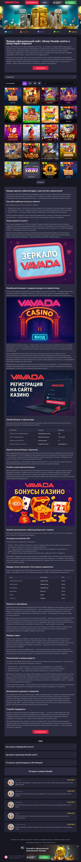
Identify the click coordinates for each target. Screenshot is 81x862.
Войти (44, 2)
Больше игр (40, 182)
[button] (2, 17)
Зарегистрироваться (32, 2)
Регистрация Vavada (40, 732)
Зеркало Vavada (40, 68)
